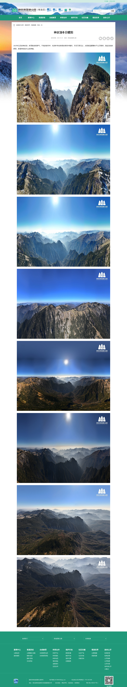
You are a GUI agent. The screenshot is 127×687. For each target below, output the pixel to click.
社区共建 (85, 17)
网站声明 (64, 683)
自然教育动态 (44, 653)
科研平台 (55, 653)
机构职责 (107, 653)
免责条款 (70, 683)
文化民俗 (29, 661)
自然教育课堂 (44, 655)
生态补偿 (81, 655)
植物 (28, 655)
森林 (28, 658)
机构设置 (107, 655)
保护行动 (74, 17)
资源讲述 (42, 17)
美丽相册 (33, 25)
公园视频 (94, 653)
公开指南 (107, 658)
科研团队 (55, 655)
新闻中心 (31, 17)
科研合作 (63, 17)
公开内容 (107, 663)
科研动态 (55, 658)
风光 (38, 25)
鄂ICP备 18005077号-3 (92, 683)
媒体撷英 (16, 655)
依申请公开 (108, 666)
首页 (20, 17)
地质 (31, 655)
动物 (34, 653)
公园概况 (29, 653)
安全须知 (57, 683)
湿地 (31, 658)
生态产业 (81, 653)
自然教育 (52, 17)
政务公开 (106, 17)
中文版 (106, 1)
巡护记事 (68, 658)
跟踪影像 (68, 653)
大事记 (107, 669)
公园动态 (16, 653)
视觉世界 (96, 17)
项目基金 (55, 661)
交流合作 (55, 666)
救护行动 (68, 655)
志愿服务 (68, 661)
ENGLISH (112, 1)
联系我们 (77, 683)
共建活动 (81, 658)
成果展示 (55, 663)
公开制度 (107, 661)
